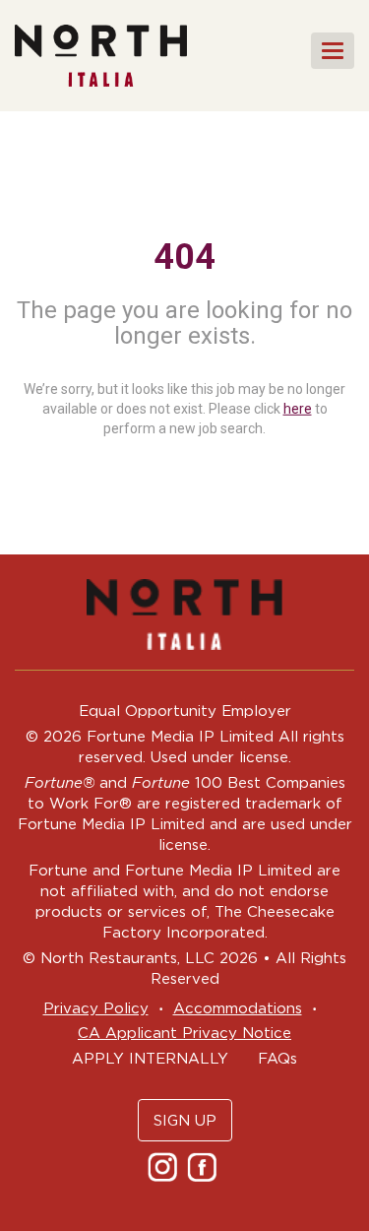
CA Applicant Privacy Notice (184, 1032)
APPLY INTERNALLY (150, 1058)
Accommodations (237, 1008)
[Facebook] (204, 1166)
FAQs (277, 1058)
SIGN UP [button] (185, 1120)
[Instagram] (165, 1166)
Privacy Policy (96, 1008)
